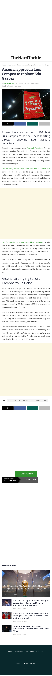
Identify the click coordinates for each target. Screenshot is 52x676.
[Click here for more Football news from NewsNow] (11, 480)
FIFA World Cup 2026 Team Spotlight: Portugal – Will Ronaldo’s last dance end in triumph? (31, 615)
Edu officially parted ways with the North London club (26, 168)
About (10, 651)
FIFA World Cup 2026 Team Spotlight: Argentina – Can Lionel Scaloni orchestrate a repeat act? (31, 602)
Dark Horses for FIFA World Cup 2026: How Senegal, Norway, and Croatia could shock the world (25, 588)
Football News (28, 480)
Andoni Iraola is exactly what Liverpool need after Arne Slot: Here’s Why (31, 628)
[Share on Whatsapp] (32, 124)
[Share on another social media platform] (44, 124)
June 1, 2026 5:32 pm (19, 608)
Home (4, 65)
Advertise (18, 651)
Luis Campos (36, 400)
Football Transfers (35, 148)
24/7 (34, 480)
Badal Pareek (9, 83)
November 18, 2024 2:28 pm (29, 83)
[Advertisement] (26, 27)
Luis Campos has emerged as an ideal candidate (22, 242)
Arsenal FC (12, 400)
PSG (45, 400)
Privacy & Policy (30, 651)
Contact (41, 651)
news (9, 65)
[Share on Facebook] (20, 124)
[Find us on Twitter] (24, 668)
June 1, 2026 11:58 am (20, 621)
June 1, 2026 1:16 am (19, 634)
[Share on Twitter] (8, 124)
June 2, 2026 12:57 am (10, 594)
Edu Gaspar (23, 400)
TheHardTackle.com (29, 664)
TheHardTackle (26, 58)
